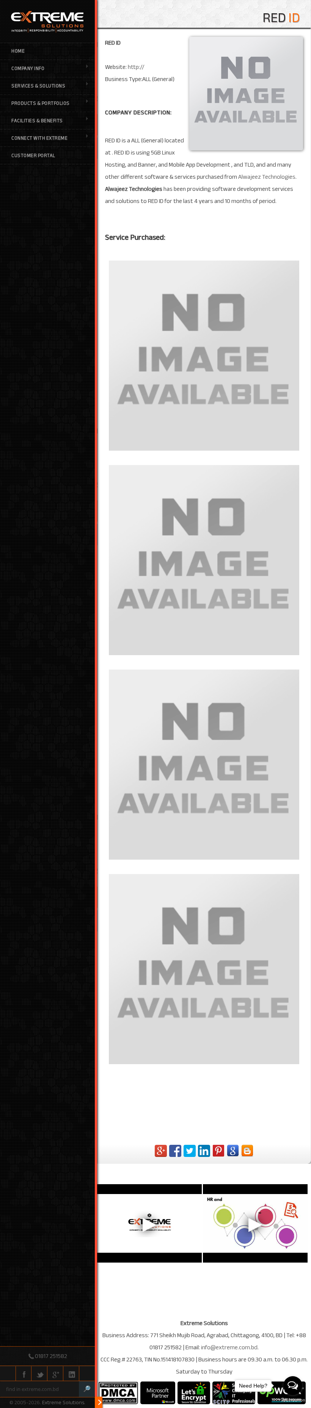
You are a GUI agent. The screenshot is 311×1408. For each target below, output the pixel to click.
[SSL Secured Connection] (193, 1392)
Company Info (27, 68)
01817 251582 (51, 1356)
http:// (136, 67)
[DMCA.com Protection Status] (118, 1392)
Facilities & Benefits (37, 120)
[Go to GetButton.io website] (293, 1400)
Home (18, 51)
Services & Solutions (38, 86)
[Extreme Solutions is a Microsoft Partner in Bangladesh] (157, 1392)
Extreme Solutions (63, 1402)
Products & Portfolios (40, 103)
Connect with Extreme (39, 138)
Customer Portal (33, 155)
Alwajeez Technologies (266, 177)
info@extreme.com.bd (229, 1347)
